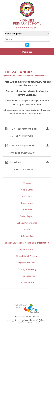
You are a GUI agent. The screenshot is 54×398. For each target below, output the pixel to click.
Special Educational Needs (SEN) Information (27, 243)
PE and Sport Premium (27, 256)
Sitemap (36, 316)
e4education (37, 322)
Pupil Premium (27, 249)
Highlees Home (9, 76)
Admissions (27, 210)
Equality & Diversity (27, 269)
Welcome (27, 183)
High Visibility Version (23, 316)
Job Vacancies (40, 76)
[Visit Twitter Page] (27, 45)
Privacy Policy (27, 282)
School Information (25, 76)
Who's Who (27, 196)
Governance (27, 203)
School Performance (27, 223)
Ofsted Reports (27, 216)
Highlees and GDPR (27, 263)
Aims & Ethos (27, 190)
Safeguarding (27, 236)
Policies (27, 229)
